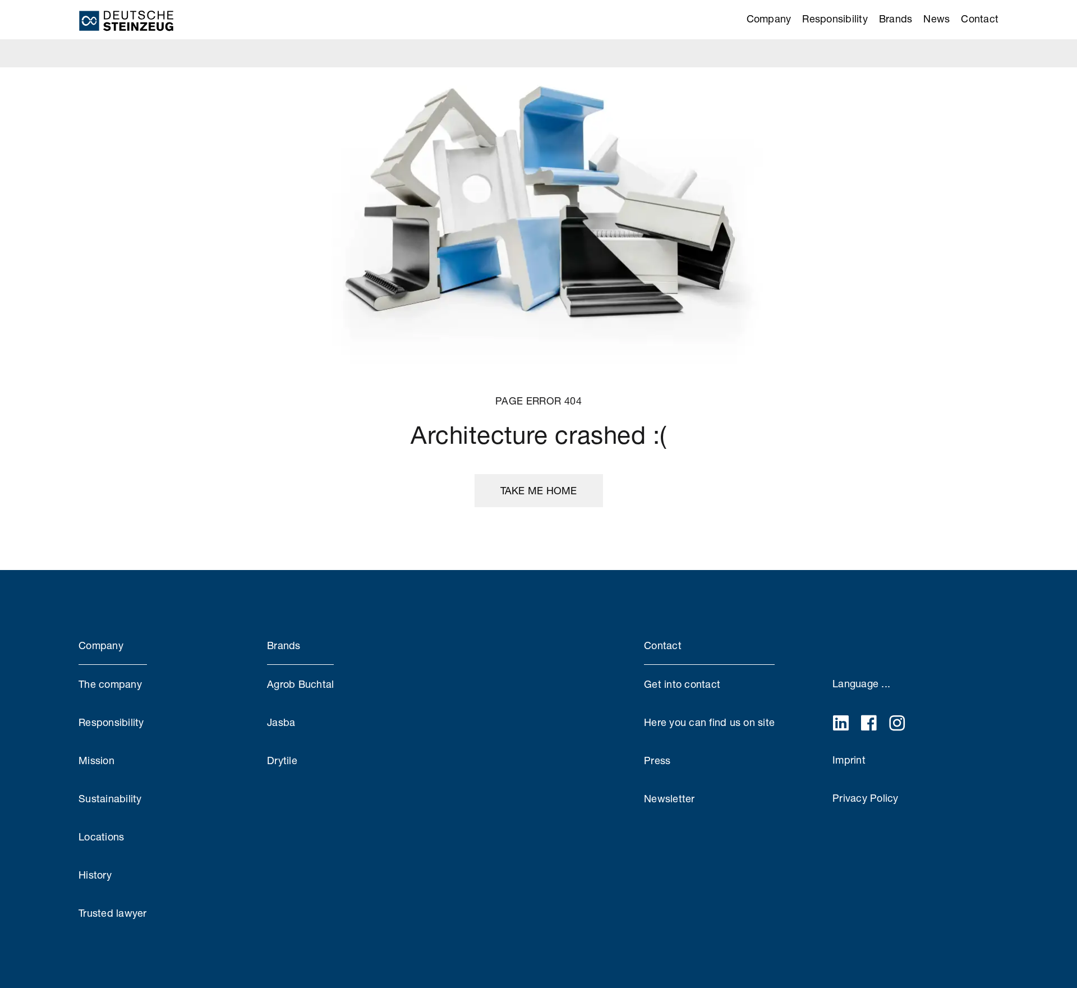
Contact (979, 18)
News (936, 18)
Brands (896, 18)
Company (769, 18)
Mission (96, 760)
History (95, 874)
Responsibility (835, 18)
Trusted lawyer (113, 913)
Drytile (282, 760)
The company (110, 684)
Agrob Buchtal (300, 684)
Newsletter (669, 798)
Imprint (849, 759)
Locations (101, 836)
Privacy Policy (865, 798)
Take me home (538, 490)
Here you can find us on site (709, 722)
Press (657, 760)
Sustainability (110, 798)
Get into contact (682, 684)
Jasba (281, 722)
